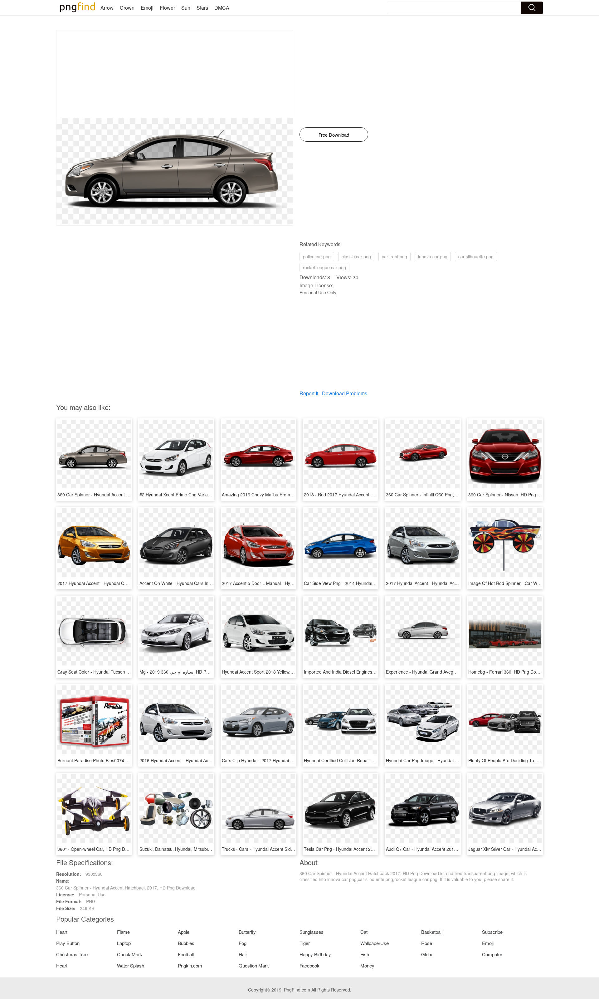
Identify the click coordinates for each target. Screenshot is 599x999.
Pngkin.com (190, 965)
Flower (167, 7)
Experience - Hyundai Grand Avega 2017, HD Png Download (446, 672)
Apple (183, 931)
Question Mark (254, 965)
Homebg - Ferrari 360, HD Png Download (509, 672)
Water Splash (130, 965)
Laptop (124, 943)
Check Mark (129, 954)
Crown (127, 7)
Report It (309, 393)
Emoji (147, 7)
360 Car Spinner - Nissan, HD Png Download (512, 494)
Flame (123, 931)
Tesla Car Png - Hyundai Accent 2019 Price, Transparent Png (364, 849)
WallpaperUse (374, 943)
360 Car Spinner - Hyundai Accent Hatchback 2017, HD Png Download (127, 494)
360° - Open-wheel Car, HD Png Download (99, 849)
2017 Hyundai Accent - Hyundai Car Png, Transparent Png (115, 583)
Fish (364, 954)
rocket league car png (324, 267)
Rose (426, 943)
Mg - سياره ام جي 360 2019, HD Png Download (185, 672)
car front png (394, 256)
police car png (317, 256)
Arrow (107, 7)
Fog (242, 943)
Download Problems (344, 393)
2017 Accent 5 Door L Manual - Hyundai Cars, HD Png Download (286, 583)
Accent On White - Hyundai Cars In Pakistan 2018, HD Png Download (207, 583)
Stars (202, 7)
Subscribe (492, 931)
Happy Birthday (315, 954)
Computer (492, 954)
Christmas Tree (72, 954)
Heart (61, 931)
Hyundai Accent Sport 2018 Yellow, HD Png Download (275, 672)
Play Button (68, 943)
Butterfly (247, 931)
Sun (185, 7)
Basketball (431, 931)
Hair (243, 954)
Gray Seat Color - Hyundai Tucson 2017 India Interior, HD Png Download (129, 672)
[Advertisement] (174, 74)
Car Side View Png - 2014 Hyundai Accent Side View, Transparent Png (373, 583)
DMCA (221, 7)
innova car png (432, 256)
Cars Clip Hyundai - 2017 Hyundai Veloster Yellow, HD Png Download (290, 760)
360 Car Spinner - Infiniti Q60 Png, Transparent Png (437, 494)
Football (186, 954)
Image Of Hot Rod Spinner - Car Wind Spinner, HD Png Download (533, 583)
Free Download (334, 134)
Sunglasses (312, 931)
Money (367, 965)
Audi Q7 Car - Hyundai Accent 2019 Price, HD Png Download (446, 849)
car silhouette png (476, 256)
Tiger (305, 943)
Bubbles (186, 943)
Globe (427, 954)
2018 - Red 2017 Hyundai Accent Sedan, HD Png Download (363, 494)
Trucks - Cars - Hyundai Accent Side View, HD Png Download (282, 849)
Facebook (309, 965)
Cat (364, 931)
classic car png (356, 256)
